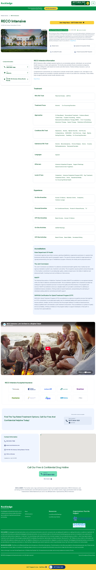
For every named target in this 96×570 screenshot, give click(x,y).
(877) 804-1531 (79, 2)
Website (8, 73)
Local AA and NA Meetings (55, 514)
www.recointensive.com (13, 445)
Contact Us (27, 516)
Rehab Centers (4, 15)
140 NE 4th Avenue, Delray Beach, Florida (16, 79)
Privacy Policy (92, 555)
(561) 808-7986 (10, 67)
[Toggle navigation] (93, 3)
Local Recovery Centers (54, 517)
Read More (73, 40)
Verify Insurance (28, 514)
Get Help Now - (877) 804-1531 (71, 23)
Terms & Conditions (83, 555)
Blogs (26, 511)
